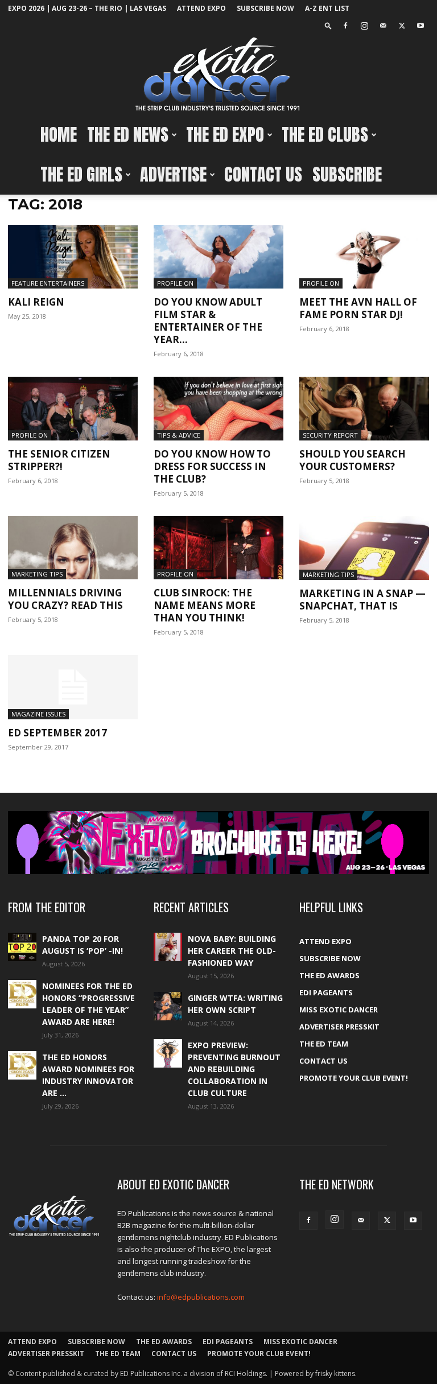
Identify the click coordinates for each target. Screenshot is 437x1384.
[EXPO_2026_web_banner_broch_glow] (218, 842)
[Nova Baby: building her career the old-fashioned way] (168, 947)
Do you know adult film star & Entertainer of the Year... (208, 320)
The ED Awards (329, 975)
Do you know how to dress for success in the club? (212, 466)
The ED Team (323, 1044)
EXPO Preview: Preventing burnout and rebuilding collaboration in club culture (234, 1069)
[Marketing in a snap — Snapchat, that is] (364, 548)
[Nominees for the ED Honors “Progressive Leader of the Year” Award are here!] (22, 994)
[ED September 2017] (73, 687)
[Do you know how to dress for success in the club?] (218, 408)
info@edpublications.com (201, 1297)
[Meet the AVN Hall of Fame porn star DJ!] (364, 257)
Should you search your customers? (352, 460)
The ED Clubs (325, 134)
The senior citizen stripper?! (59, 460)
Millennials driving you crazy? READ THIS (65, 599)
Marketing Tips (37, 574)
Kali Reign (36, 301)
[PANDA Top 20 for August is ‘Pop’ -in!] (22, 947)
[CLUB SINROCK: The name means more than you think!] (218, 548)
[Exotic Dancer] (218, 74)
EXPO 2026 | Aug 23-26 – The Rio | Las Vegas (87, 8)
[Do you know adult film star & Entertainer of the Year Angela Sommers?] (218, 257)
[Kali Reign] (73, 257)
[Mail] (382, 25)
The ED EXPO (225, 134)
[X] (401, 25)
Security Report (330, 435)
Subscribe (347, 174)
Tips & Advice (178, 435)
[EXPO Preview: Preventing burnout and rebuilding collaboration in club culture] (168, 1053)
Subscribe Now (265, 8)
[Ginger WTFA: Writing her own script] (168, 1006)
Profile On (175, 283)
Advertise (173, 174)
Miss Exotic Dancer (338, 1009)
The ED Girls (81, 174)
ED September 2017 (57, 732)
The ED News (127, 134)
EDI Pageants (326, 992)
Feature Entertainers (47, 283)
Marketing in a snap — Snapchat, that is (362, 599)
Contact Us (263, 174)
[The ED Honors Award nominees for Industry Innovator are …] (22, 1065)
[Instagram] (364, 25)
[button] (328, 25)
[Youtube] (420, 25)
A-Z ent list (327, 8)
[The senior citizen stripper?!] (73, 408)
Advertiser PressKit (339, 1026)
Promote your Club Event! (353, 1078)
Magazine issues (38, 714)
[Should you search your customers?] (364, 408)
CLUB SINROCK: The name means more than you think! (204, 605)
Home (58, 134)
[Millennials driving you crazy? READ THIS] (73, 548)
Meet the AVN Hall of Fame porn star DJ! (358, 308)
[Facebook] (345, 25)
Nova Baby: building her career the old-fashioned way (232, 950)
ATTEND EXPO (201, 8)
